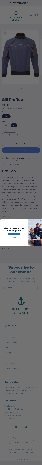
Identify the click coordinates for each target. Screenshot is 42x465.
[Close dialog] (41, 220)
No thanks (14, 237)
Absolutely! (14, 234)
